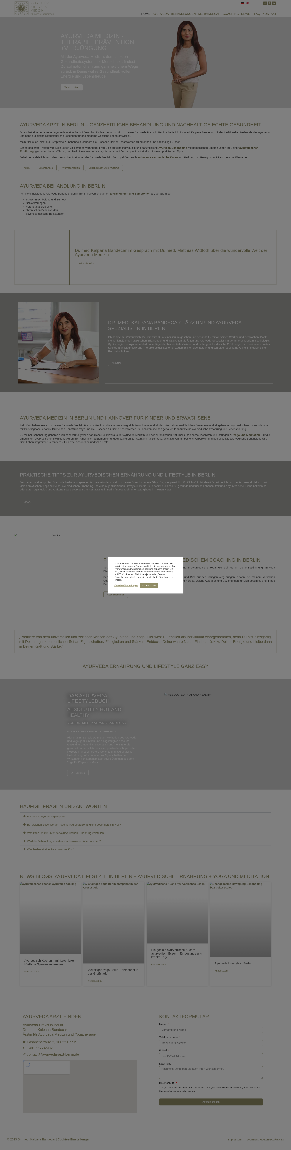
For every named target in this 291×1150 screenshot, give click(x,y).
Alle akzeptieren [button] (149, 585)
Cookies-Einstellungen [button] (126, 585)
